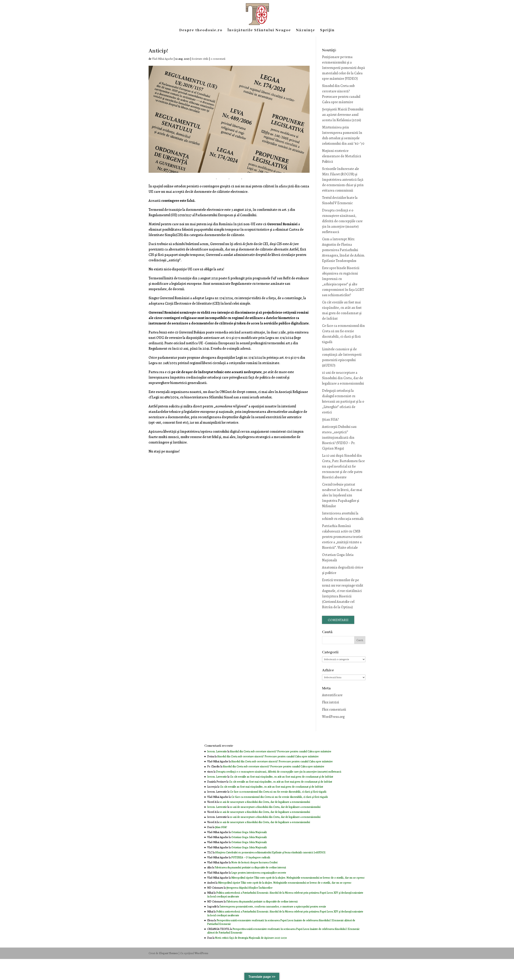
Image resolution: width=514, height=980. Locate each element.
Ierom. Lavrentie (217, 751)
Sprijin (327, 31)
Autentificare (332, 695)
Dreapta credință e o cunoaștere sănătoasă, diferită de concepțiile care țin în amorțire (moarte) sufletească (342, 221)
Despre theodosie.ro (200, 31)
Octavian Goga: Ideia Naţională (249, 832)
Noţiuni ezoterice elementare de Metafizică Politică (341, 156)
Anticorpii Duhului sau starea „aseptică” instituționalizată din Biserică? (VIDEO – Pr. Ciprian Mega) (339, 437)
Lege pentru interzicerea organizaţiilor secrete (258, 873)
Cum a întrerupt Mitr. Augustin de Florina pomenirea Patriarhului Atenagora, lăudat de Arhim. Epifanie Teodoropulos (343, 250)
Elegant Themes (168, 953)
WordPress (201, 953)
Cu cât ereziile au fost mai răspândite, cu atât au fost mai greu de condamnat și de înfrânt (281, 777)
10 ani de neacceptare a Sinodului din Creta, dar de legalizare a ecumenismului (343, 378)
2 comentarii (218, 59)
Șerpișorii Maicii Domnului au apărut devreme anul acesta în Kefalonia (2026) (342, 114)
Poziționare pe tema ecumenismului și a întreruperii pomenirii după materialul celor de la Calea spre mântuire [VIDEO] (343, 68)
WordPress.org (333, 716)
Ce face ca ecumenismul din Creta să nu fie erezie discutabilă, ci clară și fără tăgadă (278, 792)
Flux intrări (330, 702)
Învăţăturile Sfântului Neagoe (259, 31)
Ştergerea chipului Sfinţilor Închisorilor (249, 888)
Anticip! (158, 51)
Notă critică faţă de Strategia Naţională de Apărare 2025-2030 (251, 938)
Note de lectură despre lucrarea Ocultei (254, 862)
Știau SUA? (330, 419)
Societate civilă (200, 59)
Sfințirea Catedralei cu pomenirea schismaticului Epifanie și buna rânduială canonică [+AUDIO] (270, 852)
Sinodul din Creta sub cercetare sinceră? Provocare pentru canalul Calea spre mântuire (280, 751)
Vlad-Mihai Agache (162, 59)
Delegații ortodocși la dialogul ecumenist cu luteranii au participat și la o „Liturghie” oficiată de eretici (343, 401)
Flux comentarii (334, 709)
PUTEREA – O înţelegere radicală (250, 857)
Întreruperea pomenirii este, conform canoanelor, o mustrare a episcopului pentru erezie (273, 906)
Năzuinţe (305, 31)
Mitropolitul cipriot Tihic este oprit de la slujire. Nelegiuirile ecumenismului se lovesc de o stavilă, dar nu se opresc (298, 878)
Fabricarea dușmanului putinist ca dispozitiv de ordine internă (250, 867)
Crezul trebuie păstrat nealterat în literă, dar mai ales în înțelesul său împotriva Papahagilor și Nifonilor (342, 495)
